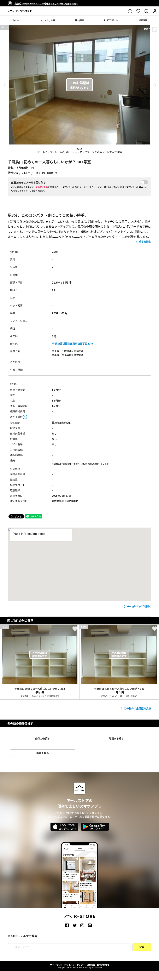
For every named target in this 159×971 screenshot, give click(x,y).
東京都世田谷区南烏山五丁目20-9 (74, 343)
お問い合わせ (103, 964)
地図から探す (116, 738)
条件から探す (42, 738)
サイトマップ (56, 964)
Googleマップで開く (139, 606)
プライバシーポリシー (74, 964)
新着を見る (42, 753)
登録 (141, 947)
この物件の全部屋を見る (137, 708)
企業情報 (91, 964)
